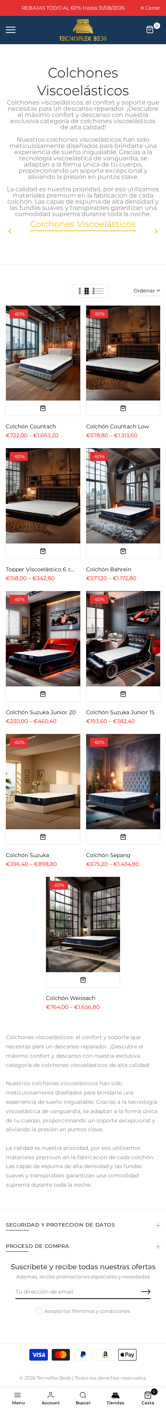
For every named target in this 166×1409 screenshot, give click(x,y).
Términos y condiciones (100, 1311)
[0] (150, 30)
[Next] (152, 231)
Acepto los (87, 1311)
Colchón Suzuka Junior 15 (120, 712)
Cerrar (152, 7)
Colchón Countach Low (117, 426)
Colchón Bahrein (108, 569)
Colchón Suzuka (27, 855)
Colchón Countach (31, 426)
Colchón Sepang (108, 855)
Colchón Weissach (70, 998)
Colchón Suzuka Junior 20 (41, 712)
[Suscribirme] (137, 1292)
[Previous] (13, 231)
